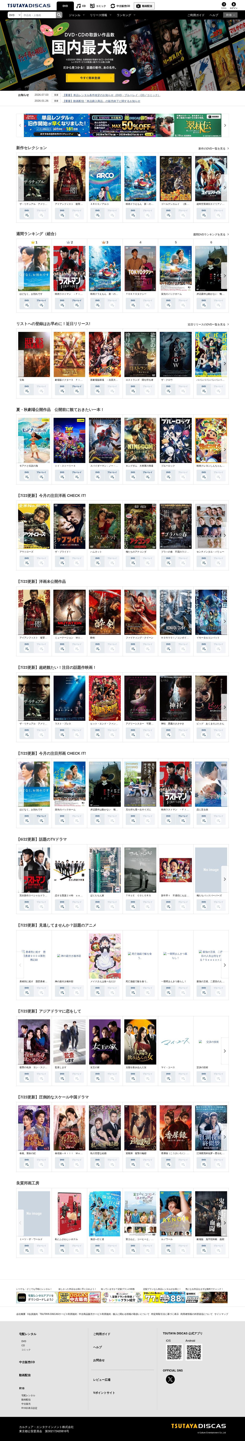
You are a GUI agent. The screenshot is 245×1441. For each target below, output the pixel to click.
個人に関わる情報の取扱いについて (131, 1313)
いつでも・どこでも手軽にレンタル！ (34, 1288)
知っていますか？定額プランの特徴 (118, 1288)
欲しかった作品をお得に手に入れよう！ (77, 1288)
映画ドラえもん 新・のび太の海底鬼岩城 (147, 204)
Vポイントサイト (104, 1392)
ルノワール (167, 1239)
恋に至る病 (202, 809)
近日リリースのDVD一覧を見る (207, 324)
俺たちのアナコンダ (136, 551)
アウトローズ (26, 551)
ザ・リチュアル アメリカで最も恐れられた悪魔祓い (47, 204)
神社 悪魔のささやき (172, 723)
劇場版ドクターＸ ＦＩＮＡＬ (71, 380)
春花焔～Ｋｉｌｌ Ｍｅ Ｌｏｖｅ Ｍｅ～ (78, 1153)
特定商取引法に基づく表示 (165, 1313)
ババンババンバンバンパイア (211, 380)
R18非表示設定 (29, 1407)
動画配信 (147, 6)
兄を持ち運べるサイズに (138, 809)
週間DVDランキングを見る (209, 234)
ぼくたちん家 (97, 895)
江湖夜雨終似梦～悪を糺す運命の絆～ (216, 1153)
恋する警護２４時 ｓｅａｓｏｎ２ (73, 895)
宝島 (22, 380)
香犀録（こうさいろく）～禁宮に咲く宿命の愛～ (186, 1153)
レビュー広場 (101, 1379)
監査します (60, 1067)
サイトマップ (221, 1313)
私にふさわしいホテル (66, 1239)
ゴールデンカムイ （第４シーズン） (180, 204)
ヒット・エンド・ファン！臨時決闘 (108, 723)
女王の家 (95, 1067)
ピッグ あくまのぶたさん (210, 723)
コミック (101, 6)
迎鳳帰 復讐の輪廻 (136, 1153)
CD (84, 6)
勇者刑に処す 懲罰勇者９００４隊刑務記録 (42, 981)
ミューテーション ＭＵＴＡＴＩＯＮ (74, 637)
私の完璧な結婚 (98, 1153)
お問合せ (99, 1360)
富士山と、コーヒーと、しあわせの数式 (146, 1239)
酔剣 (92, 637)
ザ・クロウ (167, 380)
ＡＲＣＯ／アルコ (99, 204)
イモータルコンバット (208, 637)
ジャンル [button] (74, 15)
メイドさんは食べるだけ (103, 981)
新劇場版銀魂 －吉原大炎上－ (106, 380)
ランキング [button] (124, 15)
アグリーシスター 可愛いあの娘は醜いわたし (150, 723)
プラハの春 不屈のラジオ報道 (177, 551)
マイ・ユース (168, 1067)
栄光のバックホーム (171, 294)
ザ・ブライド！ (63, 551)
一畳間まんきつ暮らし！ (173, 981)
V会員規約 (32, 1313)
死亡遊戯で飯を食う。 (137, 981)
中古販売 (26, 1403)
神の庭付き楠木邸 (64, 981)
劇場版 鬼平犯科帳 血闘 (210, 1239)
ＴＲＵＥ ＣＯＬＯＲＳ (138, 895)
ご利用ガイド (196, 15)
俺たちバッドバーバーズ (209, 895)
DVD (65, 6)
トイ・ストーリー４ (65, 466)
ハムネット (96, 551)
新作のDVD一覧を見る (212, 148)
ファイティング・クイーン (139, 637)
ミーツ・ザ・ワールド (31, 1239)
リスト (224, 8)
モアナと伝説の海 (29, 466)
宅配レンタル (28, 1395)
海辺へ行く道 (97, 1239)
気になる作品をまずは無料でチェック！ (204, 1288)
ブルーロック (168, 466)
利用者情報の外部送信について (196, 1313)
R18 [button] (228, 15)
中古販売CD (123, 6)
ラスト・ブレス (63, 723)
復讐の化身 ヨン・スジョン (34, 1067)
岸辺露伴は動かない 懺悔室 (211, 294)
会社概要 (20, 1313)
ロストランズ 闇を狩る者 (139, 380)
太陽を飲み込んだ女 (136, 1067)
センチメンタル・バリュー (210, 551)
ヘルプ (214, 15)
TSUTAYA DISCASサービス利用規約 (58, 1313)
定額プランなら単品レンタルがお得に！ (162, 1288)
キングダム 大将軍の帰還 (139, 466)
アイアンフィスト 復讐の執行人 (72, 204)
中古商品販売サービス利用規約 (95, 1313)
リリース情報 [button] (98, 15)
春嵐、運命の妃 (28, 1153)
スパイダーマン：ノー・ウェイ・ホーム (111, 466)
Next (225, 187)
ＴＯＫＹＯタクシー (136, 294)
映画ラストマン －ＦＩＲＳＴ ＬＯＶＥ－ (78, 294)
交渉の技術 (202, 1067)
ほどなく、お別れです (31, 294)
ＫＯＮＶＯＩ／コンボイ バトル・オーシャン (185, 637)
